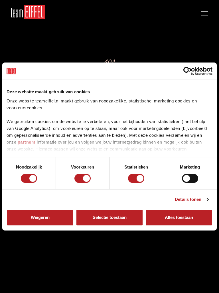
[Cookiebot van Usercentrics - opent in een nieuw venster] (187, 71)
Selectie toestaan (110, 217)
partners (27, 142)
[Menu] (204, 12)
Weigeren (40, 217)
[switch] (82, 178)
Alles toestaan (179, 217)
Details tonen (188, 199)
